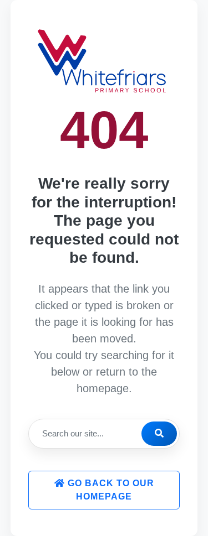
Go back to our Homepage (109, 489)
